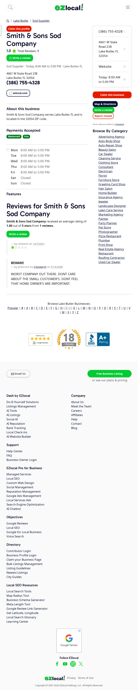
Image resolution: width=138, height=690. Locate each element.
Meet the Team (81, 406)
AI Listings (13, 415)
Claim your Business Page (23, 560)
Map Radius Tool (17, 596)
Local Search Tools (18, 591)
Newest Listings (17, 573)
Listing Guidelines (18, 568)
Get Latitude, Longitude (22, 613)
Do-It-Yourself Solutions (22, 402)
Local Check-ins (16, 432)
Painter (103, 219)
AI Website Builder (18, 437)
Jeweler (103, 202)
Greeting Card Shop (111, 184)
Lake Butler (21, 21)
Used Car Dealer (109, 262)
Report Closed (103, 116)
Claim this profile (19, 28)
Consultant (105, 167)
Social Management (19, 487)
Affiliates (77, 415)
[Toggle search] (10, 7)
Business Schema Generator (25, 600)
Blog (74, 428)
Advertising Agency (111, 137)
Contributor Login (18, 551)
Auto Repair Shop (110, 145)
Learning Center (17, 622)
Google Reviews (17, 523)
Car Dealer (105, 154)
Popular (13, 308)
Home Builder (107, 193)
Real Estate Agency (111, 249)
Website (105, 66)
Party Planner (107, 223)
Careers (76, 411)
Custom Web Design (20, 483)
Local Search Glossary (21, 617)
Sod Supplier (41, 21)
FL (7, 21)
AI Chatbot (13, 509)
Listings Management (21, 406)
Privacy (71, 678)
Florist (102, 176)
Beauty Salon (107, 150)
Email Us (20, 373)
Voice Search (15, 536)
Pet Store (104, 227)
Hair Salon (105, 189)
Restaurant (106, 253)
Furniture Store (108, 180)
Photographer (108, 232)
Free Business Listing (109, 373)
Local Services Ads (18, 500)
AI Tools (11, 411)
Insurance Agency (110, 197)
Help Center (14, 451)
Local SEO (13, 479)
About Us (77, 402)
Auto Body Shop (109, 141)
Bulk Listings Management (24, 564)
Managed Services (18, 474)
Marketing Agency (110, 214)
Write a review (22, 58)
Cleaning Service (109, 158)
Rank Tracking (16, 428)
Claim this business (112, 95)
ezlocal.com (20, 93)
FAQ (9, 455)
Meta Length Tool (18, 604)
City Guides (14, 577)
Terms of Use (85, 678)
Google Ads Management (23, 496)
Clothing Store (108, 163)
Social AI (12, 419)
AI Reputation (15, 424)
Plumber (104, 240)
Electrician (105, 171)
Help (74, 419)
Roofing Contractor (111, 258)
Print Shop (105, 245)
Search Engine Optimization (25, 504)
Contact (76, 424)
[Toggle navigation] (128, 7)
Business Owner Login (21, 460)
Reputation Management (23, 492)
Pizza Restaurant (109, 236)
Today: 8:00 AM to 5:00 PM (43, 66)
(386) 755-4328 (111, 31)
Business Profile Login (21, 555)
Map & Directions (105, 104)
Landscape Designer (112, 206)
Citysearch (40, 267)
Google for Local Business (24, 532)
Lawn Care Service (110, 210)
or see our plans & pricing (109, 380)
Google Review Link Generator (27, 609)
